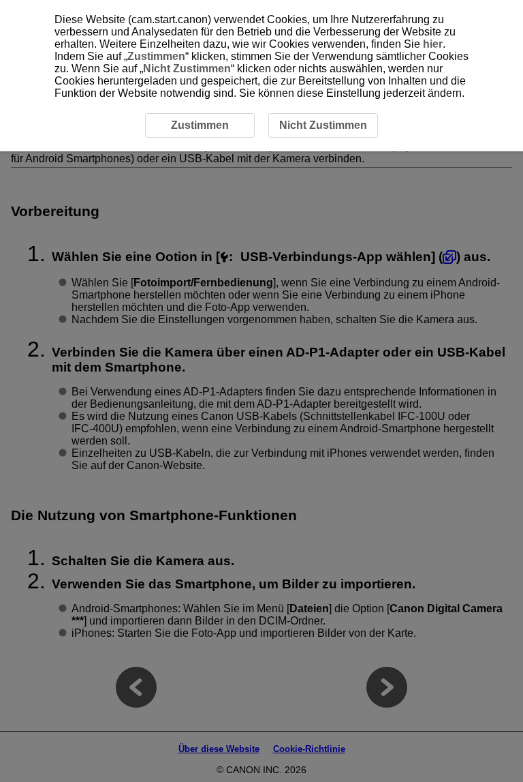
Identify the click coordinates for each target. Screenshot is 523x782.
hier (433, 44)
